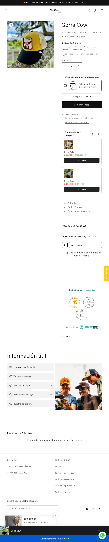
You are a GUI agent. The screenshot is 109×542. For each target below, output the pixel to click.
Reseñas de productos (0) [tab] (74, 236)
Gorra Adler (69, 152)
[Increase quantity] (104, 530)
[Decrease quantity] (99, 530)
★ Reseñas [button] (106, 273)
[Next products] (99, 134)
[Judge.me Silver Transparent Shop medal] (89, 302)
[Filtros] (65, 245)
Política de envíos (63, 492)
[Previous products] (92, 134)
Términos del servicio (65, 473)
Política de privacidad (65, 485)
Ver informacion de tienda (77, 122)
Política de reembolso (65, 479)
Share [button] (67, 336)
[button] (6, 11)
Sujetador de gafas (87, 84)
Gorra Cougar (70, 181)
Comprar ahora (81, 104)
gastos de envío (88, 47)
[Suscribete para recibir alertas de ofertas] (55, 508)
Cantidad (65, 60)
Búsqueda (59, 466)
